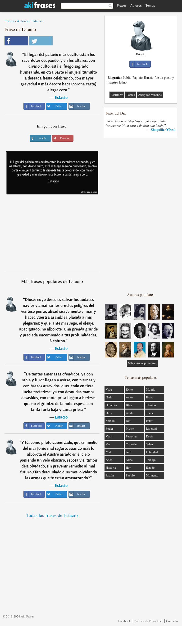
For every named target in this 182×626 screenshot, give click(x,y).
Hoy (128, 467)
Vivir (109, 436)
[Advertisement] (52, 235)
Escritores (117, 95)
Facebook (124, 621)
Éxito (129, 389)
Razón (110, 475)
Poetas (131, 95)
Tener (149, 413)
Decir (149, 436)
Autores (136, 5)
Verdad (110, 421)
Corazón (131, 444)
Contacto (172, 621)
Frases (122, 5)
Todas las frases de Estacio (52, 515)
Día (128, 421)
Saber (149, 444)
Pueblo (130, 475)
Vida (109, 389)
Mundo (150, 389)
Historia (111, 467)
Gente (129, 413)
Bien (129, 405)
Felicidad (152, 452)
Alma (129, 460)
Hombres (111, 405)
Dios (109, 413)
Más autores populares (142, 363)
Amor (129, 397)
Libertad (151, 428)
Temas (150, 5)
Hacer (149, 397)
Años (109, 460)
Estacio (37, 20)
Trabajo (151, 460)
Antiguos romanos (150, 95)
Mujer (130, 428)
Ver (108, 444)
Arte (128, 452)
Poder (109, 428)
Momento (152, 475)
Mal (108, 452)
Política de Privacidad (148, 621)
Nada (109, 397)
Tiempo (151, 405)
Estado (150, 467)
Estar (149, 421)
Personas (131, 436)
